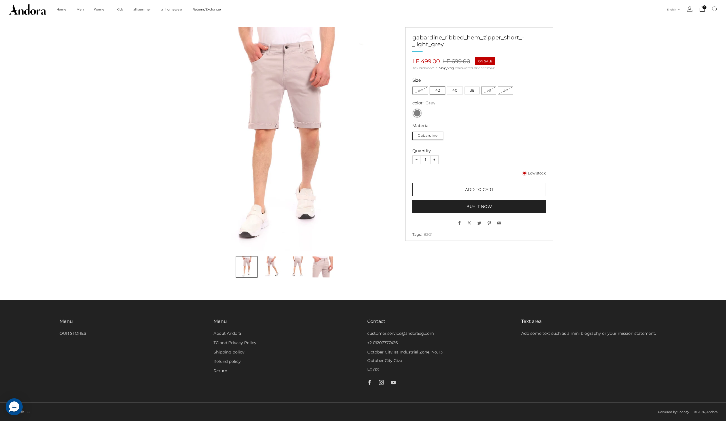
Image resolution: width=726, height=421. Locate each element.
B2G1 (427, 234)
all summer (142, 9)
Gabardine (428, 135)
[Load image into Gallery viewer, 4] (323, 267)
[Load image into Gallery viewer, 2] (272, 267)
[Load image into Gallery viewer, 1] (247, 267)
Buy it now (479, 206)
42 (437, 90)
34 (505, 90)
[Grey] (417, 113)
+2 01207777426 (382, 342)
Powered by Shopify (673, 412)
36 (489, 90)
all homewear (171, 9)
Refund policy (227, 361)
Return (220, 370)
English (672, 9)
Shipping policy (229, 352)
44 (420, 90)
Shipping (446, 68)
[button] (14, 406)
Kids (120, 9)
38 (472, 90)
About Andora (227, 333)
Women (100, 9)
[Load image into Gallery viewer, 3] (298, 267)
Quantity (421, 150)
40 (454, 90)
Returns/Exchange (207, 9)
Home (61, 9)
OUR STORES (73, 333)
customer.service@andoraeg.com (400, 333)
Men (80, 9)
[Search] (714, 9)
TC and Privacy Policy (235, 342)
